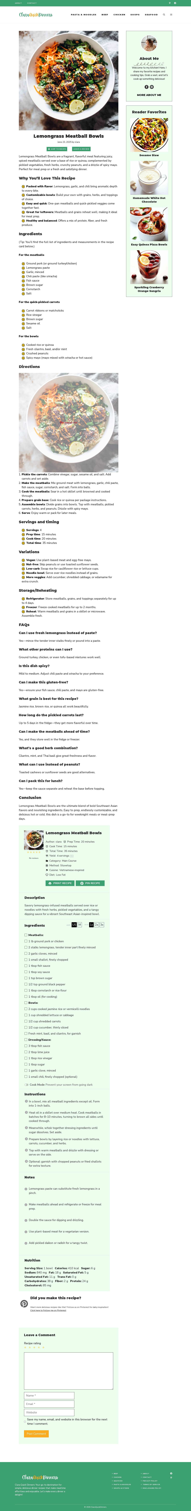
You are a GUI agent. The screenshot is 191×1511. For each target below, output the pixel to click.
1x (91, 925)
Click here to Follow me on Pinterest (48, 1310)
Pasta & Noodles (84, 14)
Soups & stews (121, 1488)
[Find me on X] (152, 87)
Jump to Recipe (58, 149)
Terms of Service (151, 1484)
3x (101, 925)
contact (32, 3)
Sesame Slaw (149, 155)
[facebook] (175, 3)
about (18, 3)
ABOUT (146, 1474)
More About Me (149, 95)
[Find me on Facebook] (147, 87)
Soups (135, 14)
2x (96, 925)
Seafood (151, 14)
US (74, 925)
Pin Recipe (92, 883)
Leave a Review (81, 149)
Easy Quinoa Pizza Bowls (149, 244)
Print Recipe (62, 883)
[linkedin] (170, 3)
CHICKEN (119, 14)
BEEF (105, 14)
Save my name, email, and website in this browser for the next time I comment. (67, 1422)
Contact (147, 1477)
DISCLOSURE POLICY (152, 1488)
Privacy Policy (150, 1481)
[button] (164, 15)
